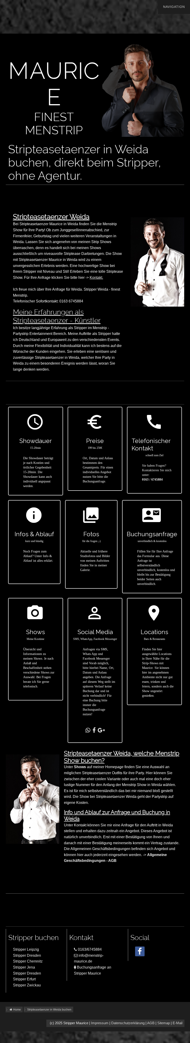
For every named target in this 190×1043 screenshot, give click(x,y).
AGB (151, 1023)
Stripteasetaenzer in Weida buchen (49, 1009)
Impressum (99, 1023)
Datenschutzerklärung (128, 1023)
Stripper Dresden (27, 955)
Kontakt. (96, 277)
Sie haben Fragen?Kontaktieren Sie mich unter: (156, 470)
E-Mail (177, 1023)
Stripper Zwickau (27, 985)
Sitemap (163, 1023)
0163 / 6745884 (152, 479)
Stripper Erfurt (24, 979)
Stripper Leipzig (26, 949)
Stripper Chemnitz (28, 961)
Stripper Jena (24, 967)
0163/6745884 (89, 949)
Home (17, 1009)
